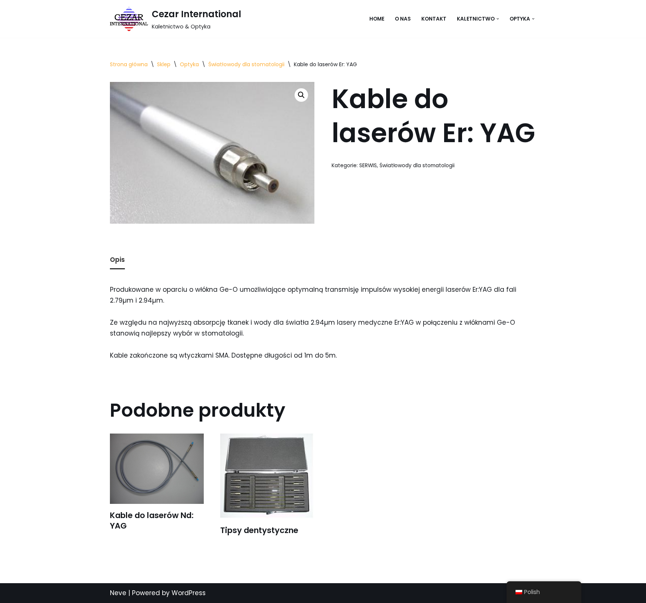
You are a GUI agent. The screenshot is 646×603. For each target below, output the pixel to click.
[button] (497, 19)
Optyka (189, 64)
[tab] (117, 260)
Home (376, 18)
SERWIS (368, 165)
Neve (118, 592)
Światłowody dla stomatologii (246, 64)
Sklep (163, 64)
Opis (117, 259)
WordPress (189, 592)
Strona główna (129, 64)
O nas (403, 18)
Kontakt (433, 18)
